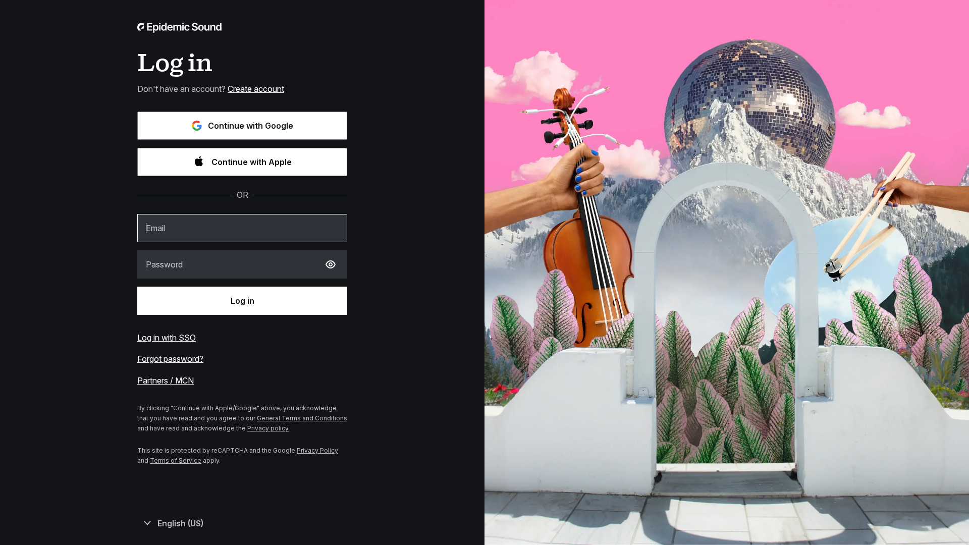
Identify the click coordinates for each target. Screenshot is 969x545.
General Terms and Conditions (302, 418)
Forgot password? (170, 359)
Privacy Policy (317, 450)
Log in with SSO (166, 338)
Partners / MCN (165, 380)
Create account (256, 89)
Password (164, 264)
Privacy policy (268, 428)
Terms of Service (175, 460)
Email (155, 228)
